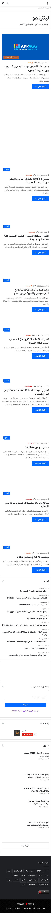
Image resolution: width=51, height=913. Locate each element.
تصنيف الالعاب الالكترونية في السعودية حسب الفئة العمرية (29, 341)
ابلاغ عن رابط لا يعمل (13, 908)
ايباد (9, 871)
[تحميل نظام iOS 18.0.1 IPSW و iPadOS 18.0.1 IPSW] (12, 792)
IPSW (39, 871)
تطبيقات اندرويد (32, 880)
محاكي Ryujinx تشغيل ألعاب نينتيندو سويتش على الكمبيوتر (29, 180)
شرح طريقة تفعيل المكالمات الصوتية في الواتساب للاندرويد (38, 823)
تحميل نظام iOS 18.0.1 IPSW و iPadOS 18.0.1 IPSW (36, 789)
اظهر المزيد (25, 846)
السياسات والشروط (28, 908)
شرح (9, 880)
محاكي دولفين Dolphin (37, 447)
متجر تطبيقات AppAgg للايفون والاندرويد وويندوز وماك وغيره (26, 68)
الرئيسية (48, 8)
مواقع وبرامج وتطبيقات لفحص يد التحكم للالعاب (27, 504)
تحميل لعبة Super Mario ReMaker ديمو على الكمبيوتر (26, 392)
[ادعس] (25, 3)
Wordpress (30, 871)
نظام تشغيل (32, 884)
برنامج (23, 875)
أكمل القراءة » (40, 86)
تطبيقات (15, 875)
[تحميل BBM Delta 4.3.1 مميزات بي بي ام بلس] (12, 761)
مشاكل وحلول (43, 884)
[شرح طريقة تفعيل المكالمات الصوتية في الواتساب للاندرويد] (12, 831)
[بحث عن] (3, 4)
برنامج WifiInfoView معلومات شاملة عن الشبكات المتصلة (37, 776)
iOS (46, 871)
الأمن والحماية (18, 871)
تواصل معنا (41, 908)
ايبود (46, 875)
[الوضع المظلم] (8, 4)
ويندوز (23, 884)
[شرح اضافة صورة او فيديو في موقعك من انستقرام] (12, 809)
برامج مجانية (31, 875)
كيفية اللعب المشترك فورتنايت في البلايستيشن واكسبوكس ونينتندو (31, 291)
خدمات (16, 880)
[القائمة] (47, 4)
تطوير (23, 880)
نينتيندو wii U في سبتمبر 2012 (33, 557)
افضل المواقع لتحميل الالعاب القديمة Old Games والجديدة (26, 237)
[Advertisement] (25, 116)
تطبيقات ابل (44, 880)
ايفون (40, 875)
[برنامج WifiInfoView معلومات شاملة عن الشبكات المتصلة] (12, 779)
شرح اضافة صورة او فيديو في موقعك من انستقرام (38, 802)
